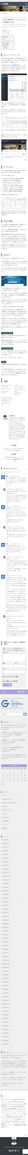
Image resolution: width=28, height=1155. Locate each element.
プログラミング (14, 1117)
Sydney (2, 1109)
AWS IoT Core (21, 1099)
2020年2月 (5, 953)
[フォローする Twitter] (21, 692)
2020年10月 (6, 923)
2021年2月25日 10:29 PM (18, 527)
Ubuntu (13, 1108)
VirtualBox (20, 1109)
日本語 (7, 33)
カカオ (7, 506)
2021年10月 (6, 880)
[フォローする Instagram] (26, 692)
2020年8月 (5, 931)
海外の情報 (6, 44)
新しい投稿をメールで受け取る (10, 681)
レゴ (4, 824)
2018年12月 (6, 1004)
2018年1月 (5, 1044)
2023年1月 (5, 840)
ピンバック (16, 472)
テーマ (12, 1113)
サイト (4, 669)
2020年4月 (5, 945)
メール (16, 663)
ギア (10, 1111)
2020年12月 (6, 916)
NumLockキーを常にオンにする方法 (12, 1083)
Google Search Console (7, 1104)
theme (7, 1108)
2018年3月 (5, 1036)
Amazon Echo (7, 1099)
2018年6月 (5, 1026)
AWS (4, 795)
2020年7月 (5, 934)
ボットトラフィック (8, 41)
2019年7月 (5, 978)
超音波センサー (4, 1127)
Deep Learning (7, 799)
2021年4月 (5, 902)
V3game (16, 1057)
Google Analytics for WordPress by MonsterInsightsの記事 (6, 387)
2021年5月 (5, 898)
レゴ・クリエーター (9, 1125)
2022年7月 (5, 847)
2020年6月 (5, 938)
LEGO (4, 1106)
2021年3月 (5, 905)
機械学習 (18, 1125)
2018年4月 (5, 1033)
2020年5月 (5, 942)
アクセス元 (5, 43)
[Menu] (26, 4)
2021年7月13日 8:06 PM (16, 575)
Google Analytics (20, 1101)
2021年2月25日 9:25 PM (16, 506)
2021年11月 (6, 876)
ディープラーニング (19, 1113)
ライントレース (10, 1120)
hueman (19, 1104)
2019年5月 (5, 985)
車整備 (4, 828)
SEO (4, 813)
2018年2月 (5, 1040)
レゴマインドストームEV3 (13, 1123)
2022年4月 (5, 858)
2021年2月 (5, 909)
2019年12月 (6, 960)
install (22, 1104)
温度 (22, 1125)
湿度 (25, 1125)
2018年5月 (5, 1029)
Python (5, 806)
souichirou (6, 26)
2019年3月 (5, 993)
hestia (15, 1104)
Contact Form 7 (4, 1101)
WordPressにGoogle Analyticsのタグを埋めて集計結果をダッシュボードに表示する (6, 399)
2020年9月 (5, 927)
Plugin (15, 1106)
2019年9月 (5, 971)
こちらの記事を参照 (11, 357)
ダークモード (7, 1113)
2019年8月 (5, 974)
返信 (7, 486)
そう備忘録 (4, 4)
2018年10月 (6, 1011)
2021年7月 (5, 891)
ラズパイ (18, 1119)
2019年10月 (6, 967)
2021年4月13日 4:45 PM (15, 544)
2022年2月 (5, 865)
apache (12, 1099)
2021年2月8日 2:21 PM (15, 476)
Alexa (2, 1099)
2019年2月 (5, 996)
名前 (4, 663)
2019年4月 (5, 989)
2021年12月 (6, 872)
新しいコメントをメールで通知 (10, 676)
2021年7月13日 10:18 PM (18, 616)
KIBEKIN (7, 575)
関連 (6, 48)
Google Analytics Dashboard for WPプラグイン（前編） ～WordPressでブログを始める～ (19, 388)
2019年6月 (5, 982)
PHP (12, 1106)
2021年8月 (5, 887)
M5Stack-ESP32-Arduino (9, 802)
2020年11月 (6, 920)
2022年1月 (5, 869)
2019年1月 (5, 1000)
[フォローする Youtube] (18, 692)
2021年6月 (5, 894)
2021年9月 (5, 883)
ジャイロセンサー (19, 1111)
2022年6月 (5, 851)
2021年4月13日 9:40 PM (18, 557)
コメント (7, 472)
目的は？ (5, 46)
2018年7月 (5, 1022)
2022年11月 (6, 843)
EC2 (14, 1101)
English (8, 31)
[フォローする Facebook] (23, 692)
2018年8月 (5, 1018)
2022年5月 (5, 854)
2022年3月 (5, 861)
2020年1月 (5, 956)
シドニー (13, 1111)
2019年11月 (6, 964)
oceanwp (9, 1106)
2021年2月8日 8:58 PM (18, 489)
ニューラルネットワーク (18, 1115)
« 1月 (2, 785)
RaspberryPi (6, 810)
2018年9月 (5, 1015)
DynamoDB (10, 1101)
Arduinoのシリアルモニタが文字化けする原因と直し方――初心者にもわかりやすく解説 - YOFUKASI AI (14, 1065)
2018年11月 (6, 1007)
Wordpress (5, 817)
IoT (25, 1103)
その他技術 (4, 13)
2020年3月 (5, 949)
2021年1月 (5, 912)
